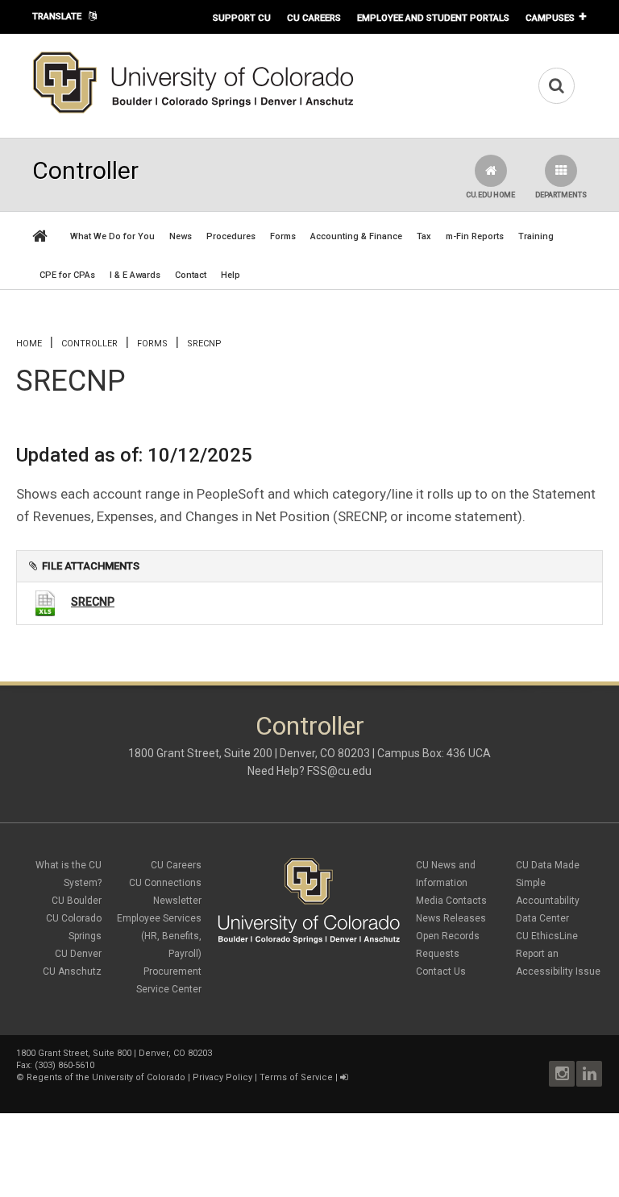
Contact (190, 275)
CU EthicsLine (547, 936)
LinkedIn (589, 1074)
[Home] (193, 110)
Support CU (242, 17)
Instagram (562, 1074)
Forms (283, 236)
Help (230, 275)
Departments (561, 195)
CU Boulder (77, 900)
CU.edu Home (490, 195)
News (180, 236)
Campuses (550, 17)
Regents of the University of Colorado (106, 1077)
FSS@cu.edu (339, 770)
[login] (343, 1077)
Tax (424, 236)
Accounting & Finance (356, 236)
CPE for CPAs (67, 275)
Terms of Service (296, 1077)
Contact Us (441, 971)
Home (29, 343)
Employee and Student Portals (433, 17)
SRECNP (92, 601)
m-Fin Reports (475, 236)
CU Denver (78, 953)
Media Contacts (451, 900)
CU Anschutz (72, 971)
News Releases (451, 918)
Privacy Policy (222, 1077)
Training (536, 236)
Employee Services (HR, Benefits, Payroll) (159, 936)
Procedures (230, 236)
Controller (89, 343)
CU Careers (314, 17)
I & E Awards (135, 275)
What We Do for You (112, 236)
